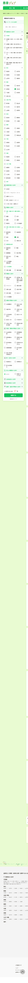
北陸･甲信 (6, 895)
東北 (5, 886)
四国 (5, 913)
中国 (5, 908)
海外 (5, 922)
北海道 (5, 879)
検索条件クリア (13, 399)
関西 (5, 904)
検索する (13, 395)
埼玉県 (22, 13)
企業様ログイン (18, 972)
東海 (5, 900)
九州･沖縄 (6, 917)
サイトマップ (18, 970)
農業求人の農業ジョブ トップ (9, 13)
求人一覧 (12, 8)
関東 (18, 13)
